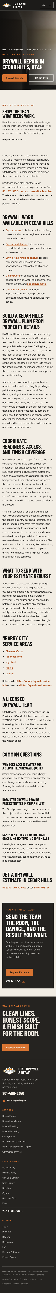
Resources (7, 1242)
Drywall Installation (11, 1121)
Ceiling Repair (8, 1136)
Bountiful (6, 1188)
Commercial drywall (17, 289)
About (5, 1226)
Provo (5, 1203)
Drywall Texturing (10, 1131)
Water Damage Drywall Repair (16, 1146)
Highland (11, 662)
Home (4, 49)
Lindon (10, 673)
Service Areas (17, 49)
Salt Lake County (10, 1177)
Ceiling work (13, 275)
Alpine (9, 667)
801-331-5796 (41, 78)
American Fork (14, 656)
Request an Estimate (14, 887)
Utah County (32, 49)
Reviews (6, 1236)
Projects (6, 1231)
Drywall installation (16, 244)
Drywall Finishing (10, 1126)
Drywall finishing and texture (22, 257)
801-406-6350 (13, 1093)
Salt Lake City (9, 1198)
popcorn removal (36, 283)
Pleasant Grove (14, 651)
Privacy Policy (9, 1257)
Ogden (5, 1193)
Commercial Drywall (12, 1151)
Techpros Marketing (20, 1283)
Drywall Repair (9, 1116)
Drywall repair (13, 230)
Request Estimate (14, 78)
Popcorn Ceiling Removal (14, 1141)
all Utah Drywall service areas (35, 685)
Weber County (9, 1172)
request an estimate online (36, 191)
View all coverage (12, 1210)
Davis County (8, 1167)
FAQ (4, 1247)
